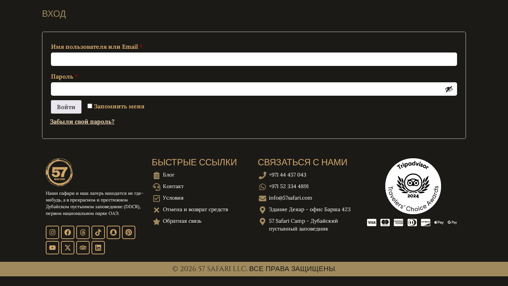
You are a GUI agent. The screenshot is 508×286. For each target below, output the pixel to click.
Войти (66, 107)
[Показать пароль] (449, 89)
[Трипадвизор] (83, 247)
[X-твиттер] (67, 247)
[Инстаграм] (52, 232)
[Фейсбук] (67, 232)
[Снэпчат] (113, 232)
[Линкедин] (98, 247)
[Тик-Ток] (98, 232)
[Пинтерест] (128, 232)
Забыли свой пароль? (82, 121)
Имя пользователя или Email (116, 45)
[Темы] (83, 232)
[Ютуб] (52, 247)
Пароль (83, 75)
